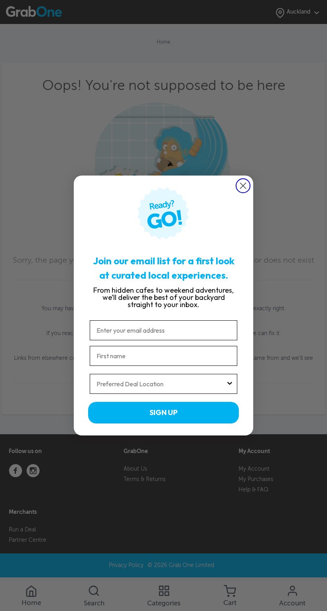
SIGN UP (163, 412)
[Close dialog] (243, 186)
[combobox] (161, 383)
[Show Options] (230, 383)
